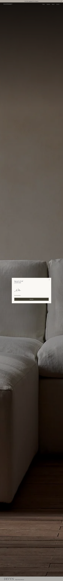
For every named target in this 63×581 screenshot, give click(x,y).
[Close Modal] (49, 279)
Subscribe (31, 299)
